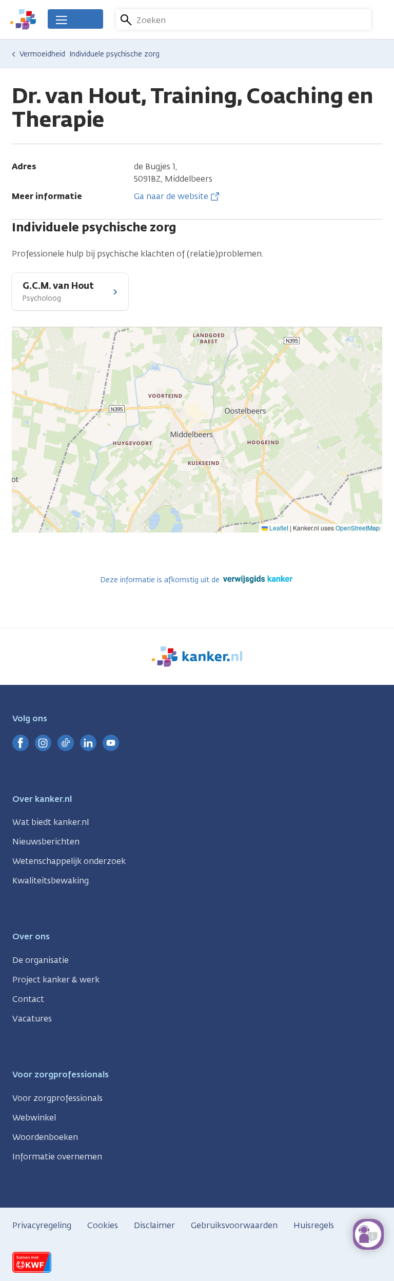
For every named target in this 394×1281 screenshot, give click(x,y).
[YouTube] (111, 743)
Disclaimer (154, 1225)
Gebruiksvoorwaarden (234, 1225)
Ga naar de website (171, 196)
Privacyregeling (41, 1225)
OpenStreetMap (358, 527)
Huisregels (313, 1225)
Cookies (102, 1225)
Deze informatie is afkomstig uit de (161, 580)
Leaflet (278, 527)
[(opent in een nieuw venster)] (20, 743)
